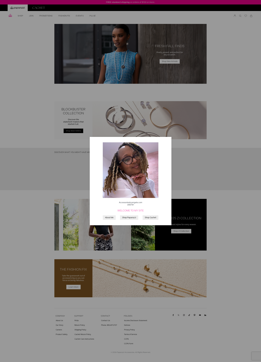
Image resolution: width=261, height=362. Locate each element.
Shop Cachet (150, 217)
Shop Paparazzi (129, 217)
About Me (109, 217)
